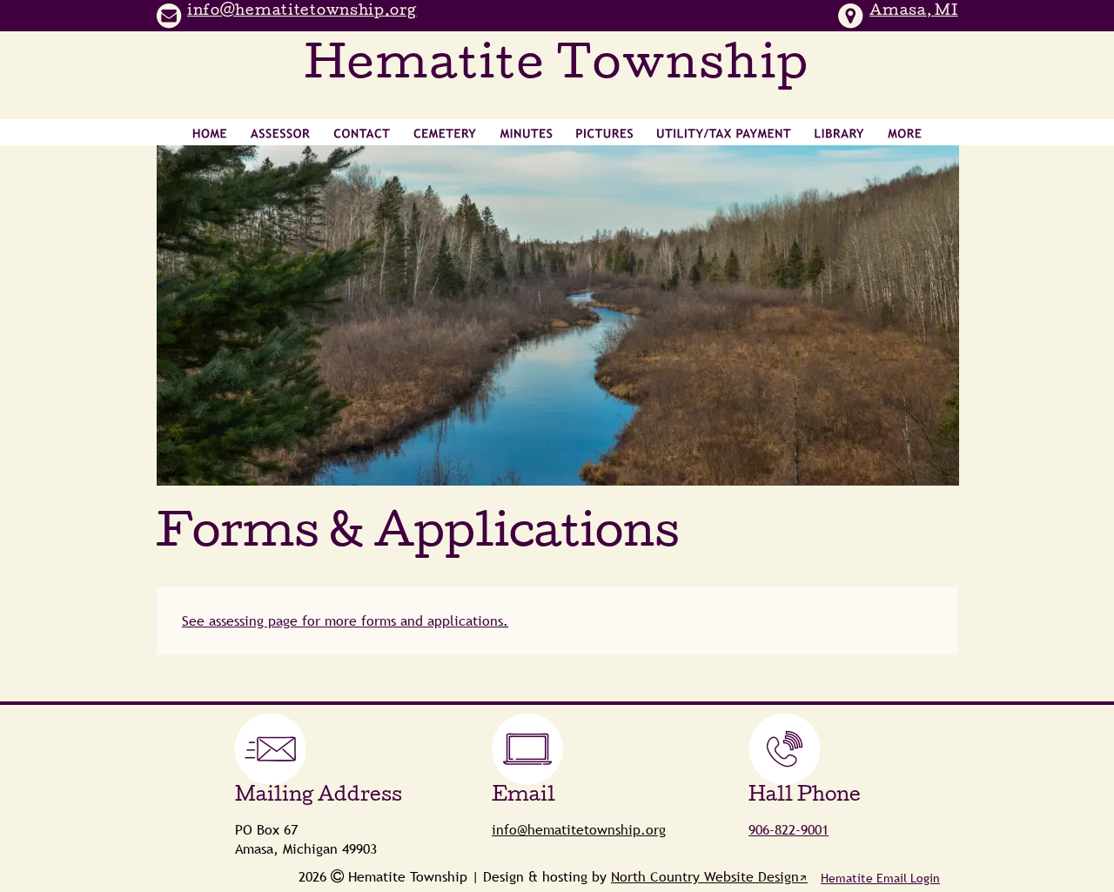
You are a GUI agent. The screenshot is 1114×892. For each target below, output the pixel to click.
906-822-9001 (788, 829)
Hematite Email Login (880, 878)
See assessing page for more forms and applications (342, 620)
